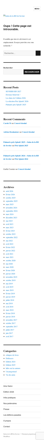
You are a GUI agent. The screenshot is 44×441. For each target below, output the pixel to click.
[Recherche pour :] (19, 53)
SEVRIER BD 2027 (13, 91)
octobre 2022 (10, 234)
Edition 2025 (10, 365)
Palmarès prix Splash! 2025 (16, 104)
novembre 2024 (11, 207)
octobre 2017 (10, 323)
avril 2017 (9, 336)
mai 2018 (9, 303)
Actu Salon (8, 386)
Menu (37, 9)
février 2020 (10, 270)
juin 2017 (9, 333)
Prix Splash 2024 (21, 159)
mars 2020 (9, 267)
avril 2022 (9, 244)
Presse (6, 409)
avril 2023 (9, 224)
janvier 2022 (10, 250)
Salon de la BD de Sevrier (11, 434)
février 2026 (10, 194)
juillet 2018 (10, 300)
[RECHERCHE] (38, 53)
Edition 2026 (8, 391)
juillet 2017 (10, 330)
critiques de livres (12, 355)
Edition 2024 (10, 361)
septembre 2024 (11, 211)
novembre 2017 (11, 320)
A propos (7, 420)
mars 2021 (9, 257)
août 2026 (9, 191)
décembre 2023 (11, 217)
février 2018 (10, 313)
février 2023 (10, 230)
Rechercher (8, 67)
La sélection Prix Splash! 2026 (17, 101)
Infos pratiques (9, 397)
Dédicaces (9, 358)
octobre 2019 (10, 280)
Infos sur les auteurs (13, 368)
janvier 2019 (10, 296)
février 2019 (10, 293)
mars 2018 (9, 310)
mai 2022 (9, 240)
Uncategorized (11, 371)
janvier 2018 (10, 316)
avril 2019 (9, 287)
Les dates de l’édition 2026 (16, 98)
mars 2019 (9, 290)
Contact (6, 426)
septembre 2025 (11, 201)
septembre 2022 (11, 237)
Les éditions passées (12, 415)
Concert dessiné (20, 123)
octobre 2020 (10, 260)
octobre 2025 (10, 197)
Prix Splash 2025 (21, 145)
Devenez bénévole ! (13, 94)
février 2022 (10, 247)
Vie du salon (10, 375)
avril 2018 (9, 306)
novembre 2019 (11, 277)
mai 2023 (9, 221)
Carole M (7, 123)
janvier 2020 (10, 273)
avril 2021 (9, 254)
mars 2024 (9, 214)
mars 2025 (9, 204)
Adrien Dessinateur (11, 132)
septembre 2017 (11, 326)
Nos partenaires (10, 403)
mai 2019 (9, 283)
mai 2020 (9, 263)
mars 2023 (9, 227)
